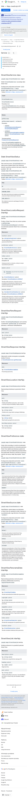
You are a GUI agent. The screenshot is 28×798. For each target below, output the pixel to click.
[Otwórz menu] (2, 2)
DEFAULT (4, 530)
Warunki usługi (4, 763)
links (3, 617)
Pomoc (3, 760)
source (4, 268)
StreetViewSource (9, 277)
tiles (3, 589)
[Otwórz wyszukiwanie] (18, 2)
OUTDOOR (4, 545)
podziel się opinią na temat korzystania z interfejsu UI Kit (11, 22)
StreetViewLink (12, 620)
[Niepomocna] (20, 46)
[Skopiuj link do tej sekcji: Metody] (6, 115)
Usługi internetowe (5, 749)
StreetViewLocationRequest (13, 127)
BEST (3, 473)
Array (5, 620)
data (3, 367)
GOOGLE (4, 538)
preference (5, 245)
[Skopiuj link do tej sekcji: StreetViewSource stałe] (22, 503)
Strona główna (4, 39)
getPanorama (5, 118)
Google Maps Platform (19, 39)
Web (2, 6)
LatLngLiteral (13, 238)
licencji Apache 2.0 (19, 698)
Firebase (3, 777)
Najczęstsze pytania (6, 731)
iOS (2, 744)
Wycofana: (8, 271)
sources (4, 289)
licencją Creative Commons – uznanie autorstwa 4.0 (12, 697)
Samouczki (3, 735)
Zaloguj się (23, 1)
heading (4, 662)
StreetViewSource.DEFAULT (15, 279)
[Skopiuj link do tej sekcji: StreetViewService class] (22, 75)
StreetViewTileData (10, 592)
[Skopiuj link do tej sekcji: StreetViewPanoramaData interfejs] (9, 570)
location (4, 235)
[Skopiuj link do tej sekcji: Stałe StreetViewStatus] (21, 157)
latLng (4, 415)
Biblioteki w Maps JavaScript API (14, 92)
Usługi (10, 39)
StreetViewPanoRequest (11, 128)
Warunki (3, 791)
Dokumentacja (6, 41)
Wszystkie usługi (5, 784)
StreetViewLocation (9, 380)
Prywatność (9, 791)
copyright (5, 597)
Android (3, 742)
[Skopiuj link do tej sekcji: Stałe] (5, 183)
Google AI (3, 782)
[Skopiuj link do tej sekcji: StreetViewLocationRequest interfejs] (9, 213)
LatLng (6, 238)
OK (2, 186)
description (5, 407)
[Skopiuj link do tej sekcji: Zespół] (6, 96)
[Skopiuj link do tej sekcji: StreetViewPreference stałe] (2, 439)
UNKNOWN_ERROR (6, 191)
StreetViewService (8, 75)
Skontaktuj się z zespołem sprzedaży (10, 758)
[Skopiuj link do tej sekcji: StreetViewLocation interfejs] (2, 382)
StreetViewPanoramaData (17, 132)
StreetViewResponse (12, 140)
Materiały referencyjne (8, 43)
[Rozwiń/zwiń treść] (10, 57)
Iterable (6, 292)
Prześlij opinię (6, 49)
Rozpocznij (6, 10)
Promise (4, 140)
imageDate (5, 607)
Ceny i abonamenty (5, 756)
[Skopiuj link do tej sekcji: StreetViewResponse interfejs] (2, 349)
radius (3, 256)
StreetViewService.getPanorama (11, 360)
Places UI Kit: (7, 15)
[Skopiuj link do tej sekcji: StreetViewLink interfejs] (22, 639)
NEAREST (4, 487)
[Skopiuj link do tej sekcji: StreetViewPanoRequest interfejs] (9, 313)
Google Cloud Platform (6, 780)
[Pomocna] (18, 46)
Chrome (3, 775)
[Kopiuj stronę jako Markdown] (13, 53)
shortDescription (7, 423)
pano (3, 332)
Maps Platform (15, 2)
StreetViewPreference (10, 247)
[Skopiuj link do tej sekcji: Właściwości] (9, 232)
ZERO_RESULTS (5, 198)
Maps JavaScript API (14, 6)
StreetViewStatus (15, 134)
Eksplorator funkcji (5, 733)
